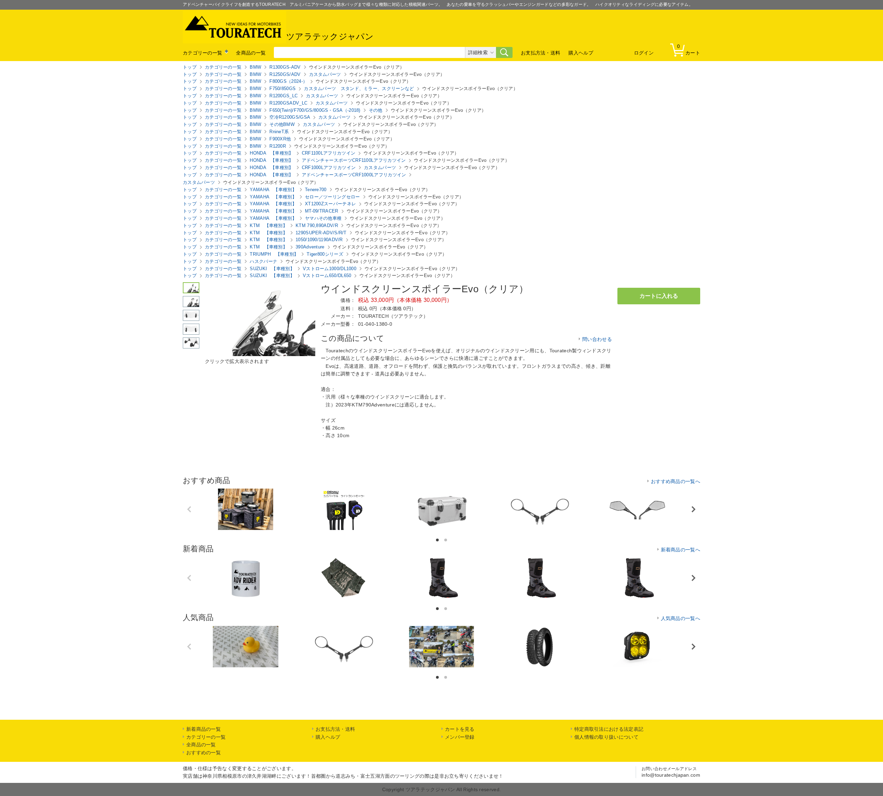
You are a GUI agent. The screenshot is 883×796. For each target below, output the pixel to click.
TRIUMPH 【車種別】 (274, 254)
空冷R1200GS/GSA (289, 117)
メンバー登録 (460, 737)
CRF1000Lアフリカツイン (329, 167)
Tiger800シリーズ (325, 254)
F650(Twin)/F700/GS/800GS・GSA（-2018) (314, 110)
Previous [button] (189, 509)
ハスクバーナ (263, 261)
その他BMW (282, 124)
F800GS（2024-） (288, 81)
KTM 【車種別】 (268, 225)
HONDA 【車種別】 (271, 153)
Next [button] (693, 509)
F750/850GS (282, 88)
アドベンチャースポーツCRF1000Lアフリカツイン (354, 174)
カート (688, 49)
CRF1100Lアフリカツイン (329, 153)
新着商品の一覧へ (680, 549)
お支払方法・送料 (540, 53)
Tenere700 (316, 189)
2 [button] (446, 540)
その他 (376, 110)
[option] (245, 509)
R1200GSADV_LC (288, 103)
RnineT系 (279, 131)
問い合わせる (597, 339)
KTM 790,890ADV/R (317, 225)
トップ (190, 67)
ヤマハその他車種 (323, 218)
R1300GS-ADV (284, 67)
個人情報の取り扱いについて (606, 737)
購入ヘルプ (580, 53)
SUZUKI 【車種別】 (272, 268)
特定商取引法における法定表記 (608, 729)
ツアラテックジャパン (330, 36)
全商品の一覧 (251, 53)
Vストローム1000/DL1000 (329, 268)
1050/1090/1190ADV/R (319, 239)
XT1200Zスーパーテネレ (330, 203)
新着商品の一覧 (203, 729)
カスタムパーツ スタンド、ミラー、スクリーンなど (359, 88)
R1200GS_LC (283, 95)
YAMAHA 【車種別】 (273, 189)
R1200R (277, 146)
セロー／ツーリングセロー (332, 196)
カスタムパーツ (325, 74)
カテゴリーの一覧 (202, 53)
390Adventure (310, 246)
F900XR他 (280, 138)
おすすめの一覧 (203, 752)
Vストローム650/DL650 (327, 275)
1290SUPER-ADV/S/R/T (321, 232)
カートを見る (460, 729)
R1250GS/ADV (284, 74)
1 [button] (438, 540)
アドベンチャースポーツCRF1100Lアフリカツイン (354, 160)
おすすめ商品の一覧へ (675, 481)
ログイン (644, 53)
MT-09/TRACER (321, 211)
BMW (255, 67)
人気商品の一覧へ (680, 618)
